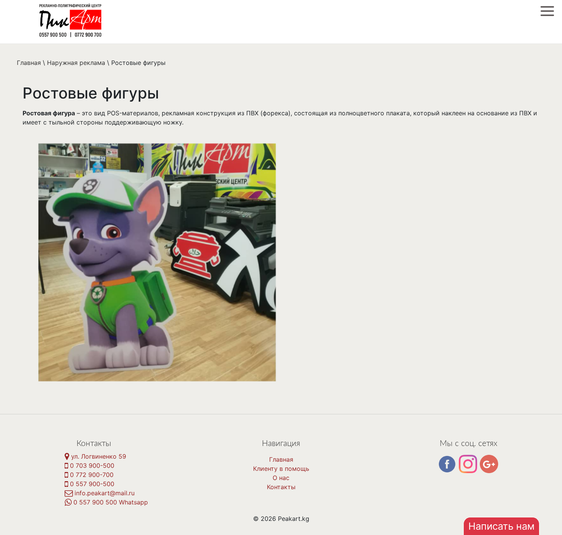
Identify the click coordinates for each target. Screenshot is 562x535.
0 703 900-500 (91, 465)
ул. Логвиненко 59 (97, 456)
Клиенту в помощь (281, 468)
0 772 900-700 (91, 474)
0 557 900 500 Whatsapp (109, 502)
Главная (281, 459)
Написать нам (501, 526)
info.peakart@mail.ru (104, 493)
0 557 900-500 (91, 484)
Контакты (281, 487)
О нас (281, 478)
